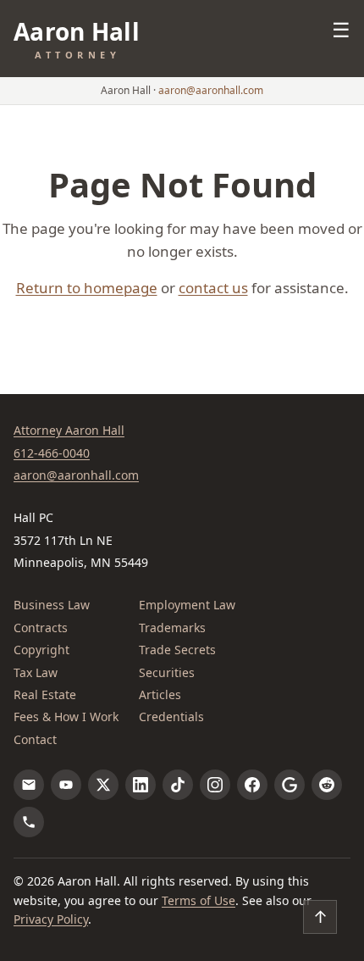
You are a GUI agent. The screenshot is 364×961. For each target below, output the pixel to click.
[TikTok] (178, 784)
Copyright (41, 650)
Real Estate (45, 694)
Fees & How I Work (66, 716)
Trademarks (172, 627)
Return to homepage (86, 287)
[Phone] (29, 822)
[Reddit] (327, 784)
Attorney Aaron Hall (69, 430)
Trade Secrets (177, 650)
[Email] (29, 784)
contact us (213, 287)
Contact (35, 739)
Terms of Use (198, 900)
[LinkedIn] (140, 784)
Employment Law (187, 605)
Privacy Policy (51, 919)
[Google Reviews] (289, 784)
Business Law (52, 605)
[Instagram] (215, 784)
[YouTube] (66, 784)
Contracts (41, 627)
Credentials (171, 716)
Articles (160, 694)
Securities (167, 672)
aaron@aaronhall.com (210, 90)
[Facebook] (252, 784)
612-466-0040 (52, 453)
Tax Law (36, 672)
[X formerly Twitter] (103, 784)
